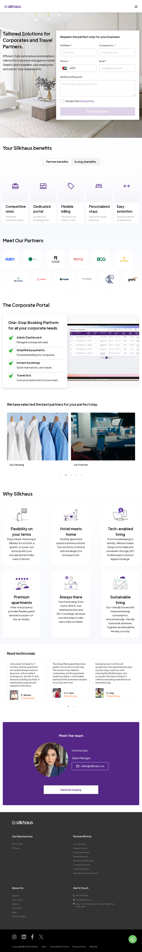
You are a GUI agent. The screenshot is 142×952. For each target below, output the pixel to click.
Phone (64, 61)
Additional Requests (71, 76)
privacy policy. (87, 101)
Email (103, 61)
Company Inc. (107, 45)
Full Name (66, 45)
